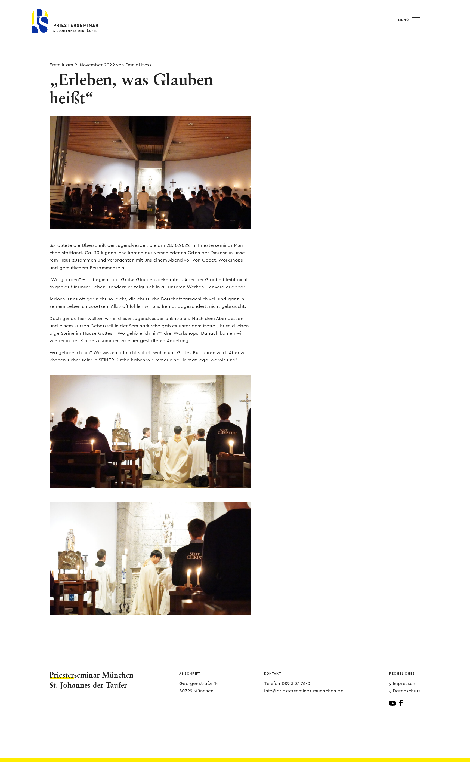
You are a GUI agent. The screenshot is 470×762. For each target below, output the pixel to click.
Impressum (405, 683)
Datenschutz (406, 690)
